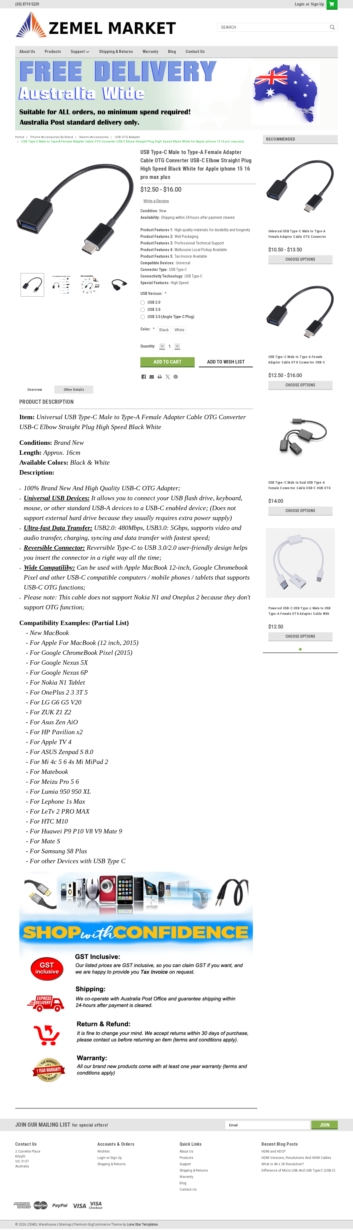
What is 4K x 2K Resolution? (282, 1164)
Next (130, 208)
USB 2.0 (154, 302)
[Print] (159, 377)
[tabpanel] (300, 207)
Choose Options (300, 259)
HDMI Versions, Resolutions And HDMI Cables (296, 1158)
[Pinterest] (175, 377)
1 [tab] (300, 649)
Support (78, 51)
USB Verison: (153, 293)
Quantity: (147, 346)
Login (299, 4)
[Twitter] (167, 377)
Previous (20, 208)
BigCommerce (99, 1224)
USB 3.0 (154, 309)
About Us (27, 51)
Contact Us (195, 51)
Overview (34, 389)
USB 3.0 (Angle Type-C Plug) (171, 316)
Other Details (74, 389)
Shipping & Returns (116, 51)
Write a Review (156, 201)
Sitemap (65, 1224)
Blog (172, 51)
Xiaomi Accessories (94, 137)
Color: (147, 329)
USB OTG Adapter (127, 137)
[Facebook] (143, 377)
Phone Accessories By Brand (51, 137)
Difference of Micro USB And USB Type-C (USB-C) (298, 1170)
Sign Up (317, 4)
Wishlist (103, 1151)
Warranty (150, 51)
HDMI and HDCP (273, 1151)
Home (19, 137)
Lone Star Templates (142, 1224)
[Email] (151, 377)
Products (53, 51)
